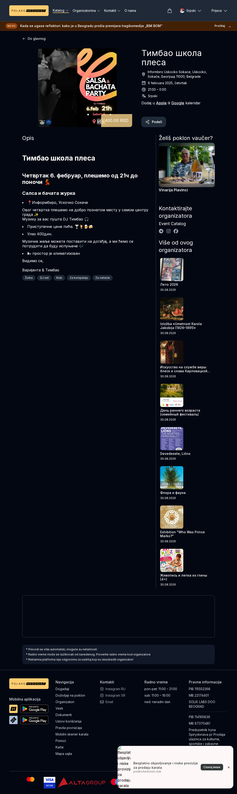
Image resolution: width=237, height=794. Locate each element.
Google (177, 103)
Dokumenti (64, 715)
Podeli (157, 122)
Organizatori (65, 702)
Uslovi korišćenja (68, 721)
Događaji (62, 689)
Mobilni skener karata (72, 734)
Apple (161, 103)
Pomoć (61, 741)
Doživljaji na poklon (70, 695)
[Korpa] (169, 10)
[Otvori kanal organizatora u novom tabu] (161, 231)
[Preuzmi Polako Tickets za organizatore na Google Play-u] (34, 720)
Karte (60, 747)
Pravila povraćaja (69, 728)
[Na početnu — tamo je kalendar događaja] (29, 10)
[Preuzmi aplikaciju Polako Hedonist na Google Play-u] (34, 709)
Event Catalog (172, 223)
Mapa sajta (64, 754)
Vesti (59, 708)
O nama (130, 10)
